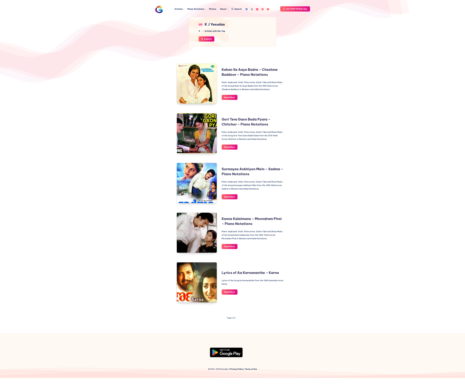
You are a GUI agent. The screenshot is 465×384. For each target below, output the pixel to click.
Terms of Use (251, 369)
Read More (230, 98)
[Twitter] (252, 9)
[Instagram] (257, 9)
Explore (208, 39)
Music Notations (195, 9)
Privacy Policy (236, 369)
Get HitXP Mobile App (296, 9)
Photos (212, 9)
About (223, 9)
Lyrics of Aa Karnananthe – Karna (250, 273)
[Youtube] (268, 9)
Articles (178, 9)
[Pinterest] (262, 9)
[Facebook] (246, 9)
